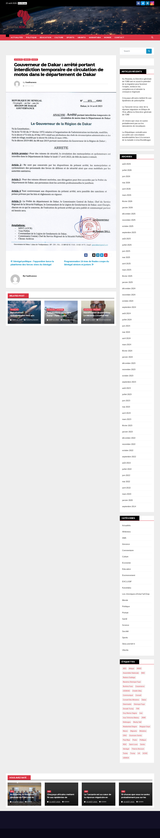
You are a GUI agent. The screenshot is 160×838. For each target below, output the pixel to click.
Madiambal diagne (130, 726)
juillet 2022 (127, 469)
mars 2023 (126, 419)
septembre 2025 (129, 232)
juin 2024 (126, 326)
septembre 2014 (129, 506)
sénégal (126, 749)
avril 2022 (126, 488)
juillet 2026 (127, 170)
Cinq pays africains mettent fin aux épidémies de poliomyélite (60, 797)
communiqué (128, 695)
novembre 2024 (129, 295)
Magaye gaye (145, 726)
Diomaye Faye (139, 704)
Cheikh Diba (136, 691)
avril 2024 (126, 338)
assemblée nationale (131, 673)
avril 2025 (126, 264)
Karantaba (95, 37)
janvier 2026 (127, 208)
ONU (125, 735)
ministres (143, 731)
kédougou (127, 722)
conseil (138, 695)
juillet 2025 (127, 245)
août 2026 (126, 164)
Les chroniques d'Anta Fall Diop (135, 594)
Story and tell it (128, 644)
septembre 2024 (129, 307)
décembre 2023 (129, 363)
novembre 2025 (129, 220)
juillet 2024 (127, 320)
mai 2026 (126, 183)
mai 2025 (126, 257)
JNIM (143, 718)
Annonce (27, 59)
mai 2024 (126, 332)
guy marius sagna (130, 713)
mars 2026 (126, 195)
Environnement (128, 575)
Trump (132, 753)
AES (124, 668)
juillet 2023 (127, 394)
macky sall (137, 722)
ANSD (139, 668)
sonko (142, 744)
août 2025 (126, 239)
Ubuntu (82, 37)
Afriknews (126, 532)
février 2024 (127, 351)
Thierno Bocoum (138, 749)
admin (29, 802)
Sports (70, 37)
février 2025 (127, 276)
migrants (133, 731)
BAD (143, 673)
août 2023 (126, 388)
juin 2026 (126, 176)
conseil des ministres (131, 700)
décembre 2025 (129, 214)
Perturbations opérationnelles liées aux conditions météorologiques (24, 315)
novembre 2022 (129, 444)
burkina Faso (128, 686)
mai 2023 (126, 407)
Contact (119, 37)
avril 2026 (126, 189)
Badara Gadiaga (129, 677)
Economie (60, 309)
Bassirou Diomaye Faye (132, 682)
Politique (31, 37)
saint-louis (133, 744)
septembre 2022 (129, 457)
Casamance (140, 686)
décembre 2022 (129, 438)
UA (139, 753)
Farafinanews (30, 82)
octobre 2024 (127, 301)
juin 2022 (126, 475)
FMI (137, 709)
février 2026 (127, 201)
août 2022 (126, 463)
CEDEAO (126, 691)
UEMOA (126, 758)
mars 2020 (126, 494)
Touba (125, 753)
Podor (135, 740)
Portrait (125, 613)
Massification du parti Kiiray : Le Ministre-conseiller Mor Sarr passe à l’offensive (97, 315)
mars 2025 (126, 270)
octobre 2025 (127, 226)
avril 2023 (126, 413)
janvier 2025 (127, 282)
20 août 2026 (92, 802)
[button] (152, 37)
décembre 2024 (129, 289)
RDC (125, 744)
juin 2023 (126, 401)
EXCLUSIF (127, 582)
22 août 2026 (17, 802)
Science (125, 625)
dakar (144, 700)
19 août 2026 (129, 802)
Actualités (17, 37)
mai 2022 (126, 482)
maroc (125, 731)
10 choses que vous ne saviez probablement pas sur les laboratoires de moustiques (135, 123)
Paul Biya (126, 740)
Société (34, 59)
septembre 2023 (129, 382)
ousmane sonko (135, 735)
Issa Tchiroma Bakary (131, 718)
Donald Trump (128, 709)
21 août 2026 (55, 802)
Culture (58, 37)
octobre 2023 (127, 376)
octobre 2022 (127, 450)
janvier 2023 (127, 432)
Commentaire (128, 550)
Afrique (131, 668)
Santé (124, 619)
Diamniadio (127, 704)
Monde (107, 37)
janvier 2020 (127, 500)
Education (45, 37)
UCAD (145, 753)
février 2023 (127, 426)
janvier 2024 (127, 357)
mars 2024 (126, 345)
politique (143, 740)
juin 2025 (126, 251)
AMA (124, 538)
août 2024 (126, 313)
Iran (141, 713)
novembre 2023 (129, 369)
